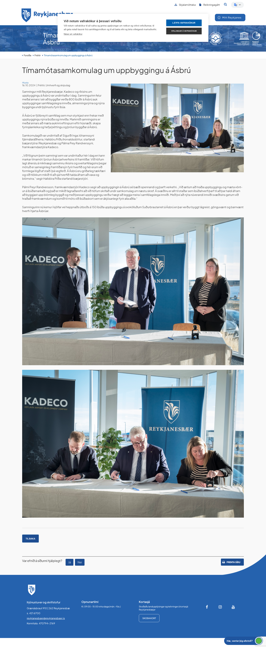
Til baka (30, 538)
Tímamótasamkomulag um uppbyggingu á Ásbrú (68, 55)
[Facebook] (207, 607)
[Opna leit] (225, 4)
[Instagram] (220, 607)
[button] (243, 641)
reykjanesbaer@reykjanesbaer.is (46, 618)
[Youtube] (233, 607)
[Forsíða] (47, 15)
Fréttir (37, 55)
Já (69, 562)
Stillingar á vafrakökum (184, 31)
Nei (80, 562)
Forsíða (27, 55)
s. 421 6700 (33, 613)
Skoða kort (149, 618)
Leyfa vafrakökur (183, 23)
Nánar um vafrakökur (73, 34)
